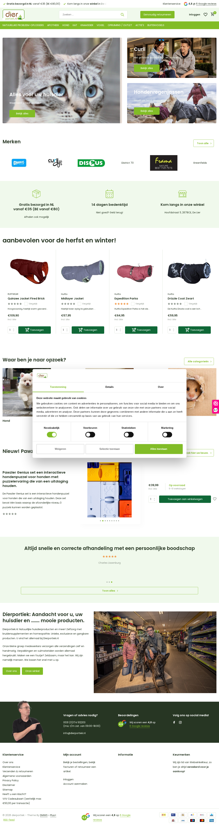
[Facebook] (174, 723)
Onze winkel (32, 671)
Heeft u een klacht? (14, 794)
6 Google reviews (206, 3)
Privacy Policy (11, 780)
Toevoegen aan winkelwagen (185, 499)
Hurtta (64, 294)
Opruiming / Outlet (120, 25)
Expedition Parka (126, 298)
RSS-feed (9, 820)
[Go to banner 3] (172, 103)
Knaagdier (87, 25)
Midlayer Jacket (72, 298)
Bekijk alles (22, 113)
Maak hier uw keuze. (196, 453)
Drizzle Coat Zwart (181, 298)
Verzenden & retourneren (18, 771)
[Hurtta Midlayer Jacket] (82, 271)
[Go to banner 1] (62, 80)
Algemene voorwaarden (17, 776)
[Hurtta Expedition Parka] (136, 271)
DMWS (44, 815)
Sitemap (8, 789)
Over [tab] (161, 386)
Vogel (100, 25)
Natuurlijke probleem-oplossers (23, 25)
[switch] (90, 434)
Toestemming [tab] (58, 386)
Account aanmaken (75, 784)
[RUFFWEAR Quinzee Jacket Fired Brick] (29, 271)
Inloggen (68, 779)
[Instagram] (180, 723)
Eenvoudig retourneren (157, 14)
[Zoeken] (122, 14)
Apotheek (53, 25)
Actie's (140, 25)
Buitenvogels (155, 25)
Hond (65, 25)
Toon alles (108, 590)
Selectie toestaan (109, 448)
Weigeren (60, 448)
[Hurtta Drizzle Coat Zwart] (189, 271)
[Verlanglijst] (205, 14)
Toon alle (203, 143)
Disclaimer (9, 785)
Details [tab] (109, 386)
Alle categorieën (198, 361)
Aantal (154, 499)
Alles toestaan (158, 448)
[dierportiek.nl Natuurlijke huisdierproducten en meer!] (18, 14)
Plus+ (53, 815)
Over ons (11, 671)
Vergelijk (33, 303)
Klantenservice (172, 3)
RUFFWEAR (13, 294)
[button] (100, 520)
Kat (75, 25)
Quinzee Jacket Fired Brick (26, 298)
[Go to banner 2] (172, 58)
